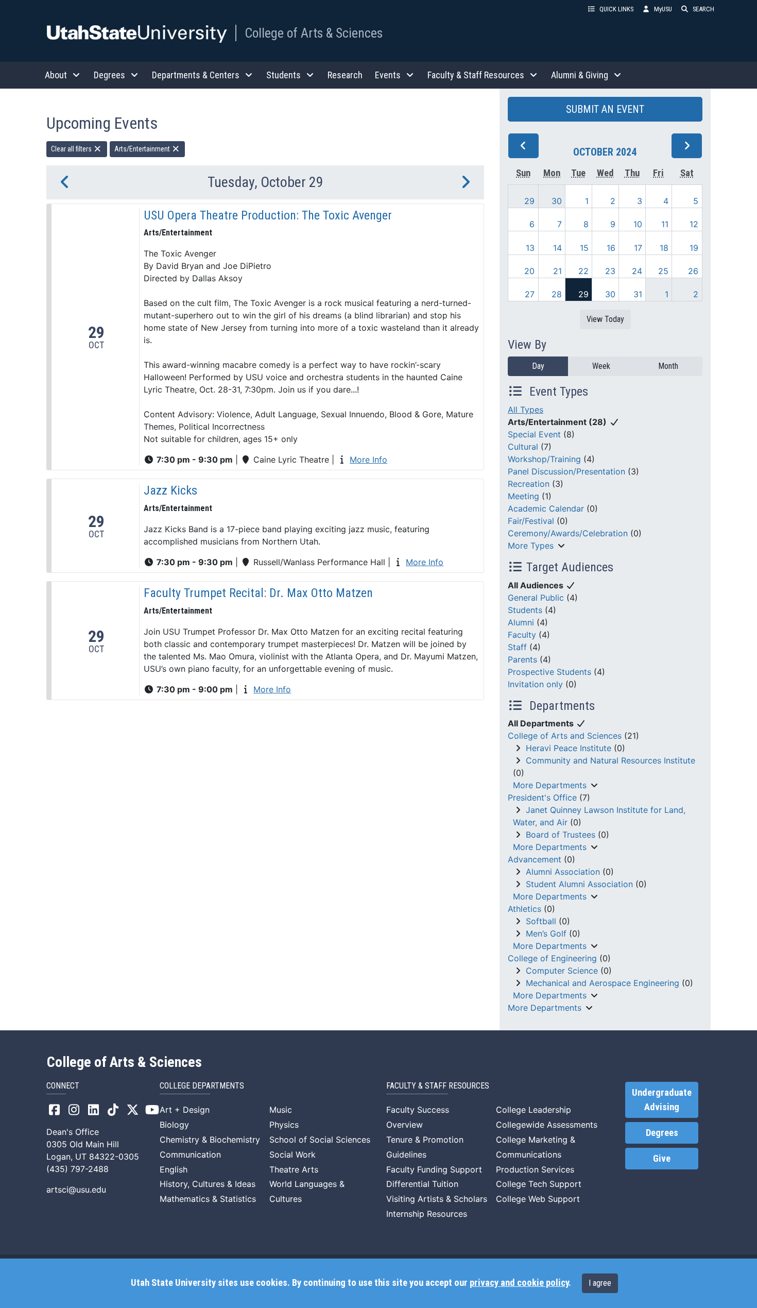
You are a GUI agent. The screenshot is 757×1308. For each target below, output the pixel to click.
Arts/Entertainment (142, 149)
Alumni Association (563, 872)
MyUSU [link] (663, 9)
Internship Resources (426, 1214)
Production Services (535, 1169)
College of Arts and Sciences (565, 736)
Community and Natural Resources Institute (610, 760)
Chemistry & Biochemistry (210, 1139)
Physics (284, 1124)
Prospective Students (549, 672)
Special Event (534, 434)
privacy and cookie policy (519, 1282)
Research (345, 75)
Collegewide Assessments (546, 1124)
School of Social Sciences (319, 1139)
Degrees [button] (109, 75)
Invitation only (535, 684)
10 (637, 224)
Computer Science (562, 970)
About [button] (56, 75)
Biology (174, 1124)
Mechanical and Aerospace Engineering (602, 983)
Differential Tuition (422, 1184)
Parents (522, 659)
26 (693, 271)
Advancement (534, 859)
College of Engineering (552, 958)
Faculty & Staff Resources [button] (475, 75)
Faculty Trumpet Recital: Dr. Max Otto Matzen (258, 593)
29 (529, 201)
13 (530, 248)
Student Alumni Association (579, 884)
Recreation (528, 484)
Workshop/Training (544, 459)
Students (525, 610)
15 (584, 248)
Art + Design (185, 1110)
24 (637, 271)
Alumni (521, 622)
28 (557, 294)
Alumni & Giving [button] (579, 75)
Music (280, 1110)
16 (611, 248)
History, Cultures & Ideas (207, 1184)
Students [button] (283, 75)
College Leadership (533, 1110)
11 (664, 224)
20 (529, 271)
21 (557, 271)
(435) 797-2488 (77, 1169)
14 (557, 248)
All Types (525, 409)
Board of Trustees (560, 834)
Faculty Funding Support (434, 1169)
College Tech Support (538, 1184)
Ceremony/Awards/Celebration (568, 533)
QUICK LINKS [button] (616, 9)
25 (663, 271)
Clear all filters (72, 149)
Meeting (523, 496)
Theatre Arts (293, 1169)
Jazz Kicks (170, 490)
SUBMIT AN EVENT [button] (605, 109)
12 (694, 224)
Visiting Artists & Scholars (436, 1199)
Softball (541, 921)
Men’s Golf (546, 933)
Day (538, 366)
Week (601, 366)
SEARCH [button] (703, 9)
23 (610, 271)
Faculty (522, 635)
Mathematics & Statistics (208, 1199)
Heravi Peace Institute (568, 748)
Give (661, 1158)
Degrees (662, 1133)
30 (557, 201)
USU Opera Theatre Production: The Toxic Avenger (268, 215)
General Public (536, 597)
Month (668, 366)
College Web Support (538, 1199)
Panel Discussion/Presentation (566, 471)
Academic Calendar (546, 508)
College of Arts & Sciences (314, 33)
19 (694, 248)
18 (664, 248)
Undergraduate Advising (662, 1100)
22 (583, 271)
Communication (190, 1154)
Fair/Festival (531, 521)
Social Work (292, 1154)
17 (638, 248)
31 (637, 294)
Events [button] (388, 75)
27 (530, 294)
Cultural (523, 446)
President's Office (542, 797)
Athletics (524, 909)
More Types (531, 545)
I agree (600, 1283)
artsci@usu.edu (76, 1189)
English (173, 1169)
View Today (605, 319)
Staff (517, 647)
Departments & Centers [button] (195, 75)
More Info (368, 459)
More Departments (550, 785)
